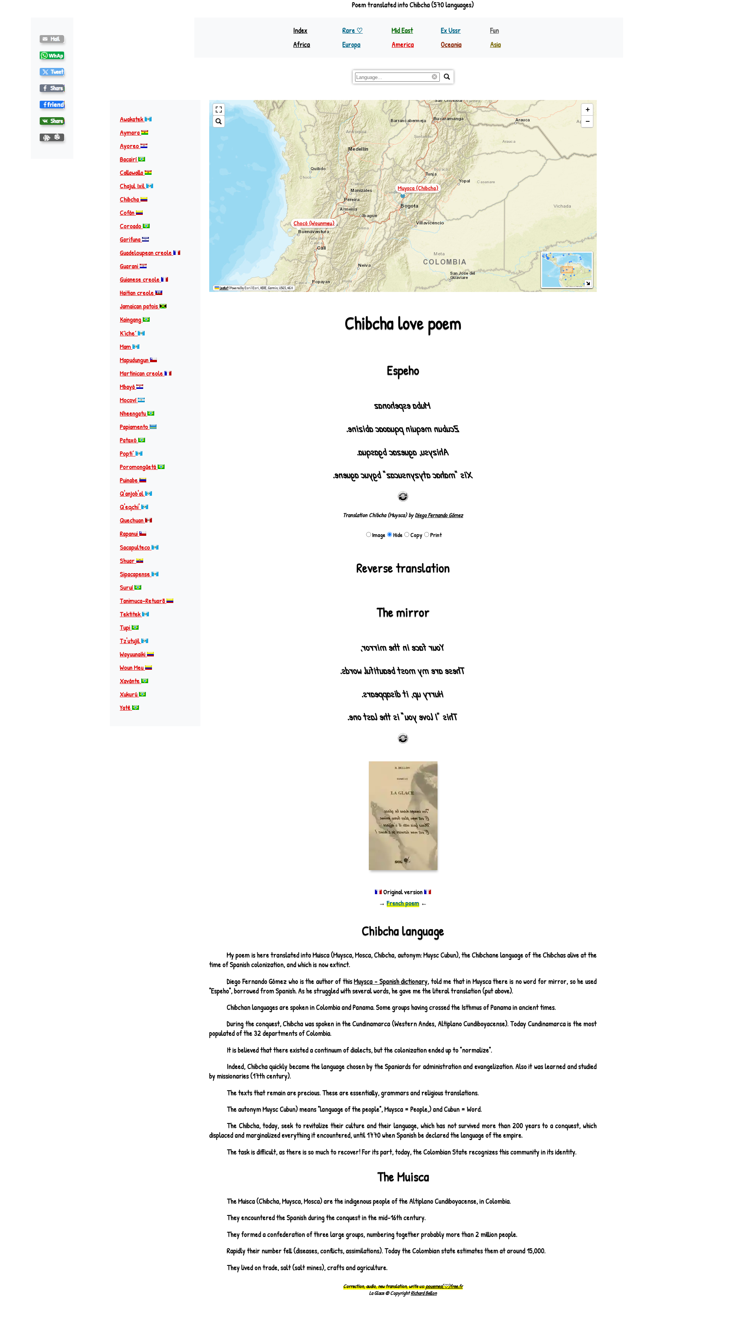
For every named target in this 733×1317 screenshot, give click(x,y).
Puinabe (129, 480)
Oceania (451, 44)
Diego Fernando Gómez (439, 515)
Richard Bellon (424, 1293)
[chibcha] (52, 72)
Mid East (402, 30)
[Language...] (447, 76)
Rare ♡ (352, 30)
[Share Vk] (52, 121)
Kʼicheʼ (129, 333)
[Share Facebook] (52, 88)
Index (300, 30)
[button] (587, 110)
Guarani (130, 266)
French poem (403, 902)
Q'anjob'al (132, 493)
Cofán (128, 212)
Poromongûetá (139, 467)
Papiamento (135, 426)
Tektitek (131, 613)
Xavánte (130, 681)
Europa (351, 44)
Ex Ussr (451, 30)
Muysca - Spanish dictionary (391, 981)
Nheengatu (133, 413)
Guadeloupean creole (146, 252)
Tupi (126, 627)
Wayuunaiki (133, 654)
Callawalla (132, 172)
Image (378, 535)
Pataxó (129, 440)
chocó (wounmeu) (314, 223)
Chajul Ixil (133, 185)
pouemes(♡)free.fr (444, 1286)
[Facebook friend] (52, 104)
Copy (416, 535)
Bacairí (129, 159)
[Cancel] (436, 77)
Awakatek (132, 118)
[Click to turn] (403, 496)
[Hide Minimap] (588, 283)
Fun (494, 30)
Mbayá (128, 386)
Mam (126, 346)
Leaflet (223, 287)
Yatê (126, 707)
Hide (397, 535)
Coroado (131, 226)
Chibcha (130, 199)
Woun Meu (132, 667)
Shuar (128, 560)
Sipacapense (136, 573)
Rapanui (129, 533)
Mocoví (129, 399)
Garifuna (131, 239)
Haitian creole (137, 293)
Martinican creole (142, 373)
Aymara (130, 132)
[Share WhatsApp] (52, 55)
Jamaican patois (140, 306)
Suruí (127, 587)
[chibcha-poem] (52, 39)
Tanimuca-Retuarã (143, 600)
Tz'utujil (130, 641)
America (403, 44)
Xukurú (129, 694)
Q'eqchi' (130, 507)
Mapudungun (135, 359)
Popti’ (128, 453)
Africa (301, 44)
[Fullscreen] (218, 110)
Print (436, 535)
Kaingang (131, 319)
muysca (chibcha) (418, 188)
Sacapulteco (136, 547)
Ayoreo (130, 145)
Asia (495, 44)
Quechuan (132, 520)
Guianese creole (140, 279)
